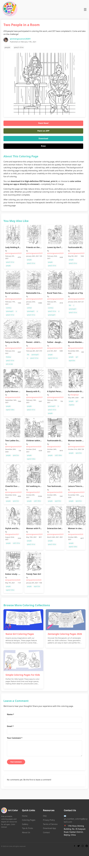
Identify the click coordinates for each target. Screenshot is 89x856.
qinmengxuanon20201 (20, 39)
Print (43, 146)
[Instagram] (82, 846)
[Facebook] (74, 846)
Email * (10, 726)
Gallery (25, 824)
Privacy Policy (49, 820)
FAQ (45, 816)
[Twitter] (78, 846)
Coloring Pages (28, 820)
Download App (49, 828)
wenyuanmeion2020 (54, 348)
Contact (46, 832)
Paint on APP (43, 131)
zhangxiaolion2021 (54, 446)
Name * (10, 714)
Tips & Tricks (27, 828)
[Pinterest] (87, 846)
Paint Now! (43, 123)
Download (43, 138)
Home (24, 816)
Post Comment (16, 762)
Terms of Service (50, 824)
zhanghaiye (74, 395)
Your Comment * (14, 738)
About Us (26, 832)
